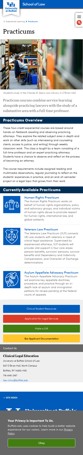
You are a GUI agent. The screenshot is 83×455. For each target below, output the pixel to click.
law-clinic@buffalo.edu (15, 380)
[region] (41, 432)
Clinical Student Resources (29, 309)
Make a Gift (41, 328)
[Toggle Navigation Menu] (79, 20)
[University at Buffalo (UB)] (11, 6)
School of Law (34, 3)
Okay (41, 442)
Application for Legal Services (41, 319)
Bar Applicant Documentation (42, 338)
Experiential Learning (15, 22)
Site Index (11, 397)
